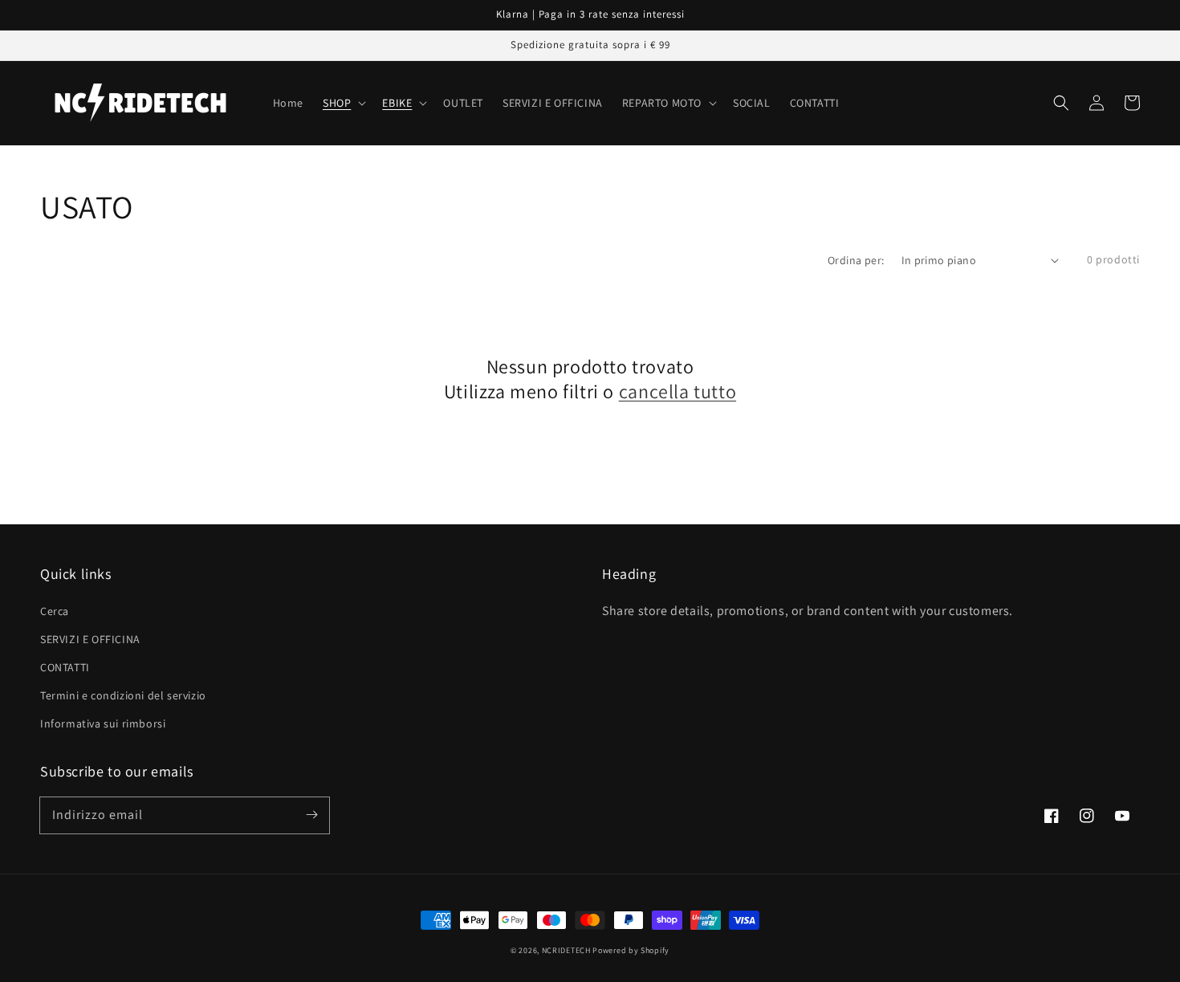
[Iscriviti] (311, 815)
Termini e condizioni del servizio (123, 695)
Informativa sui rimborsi (102, 723)
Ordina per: (856, 260)
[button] (1061, 102)
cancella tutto (677, 391)
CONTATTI (65, 667)
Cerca (54, 611)
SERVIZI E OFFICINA (90, 639)
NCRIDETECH (566, 950)
